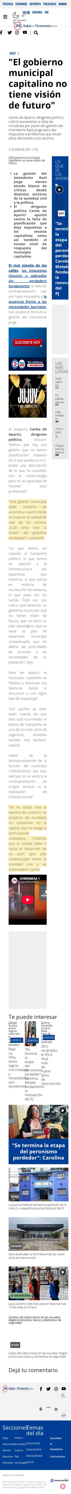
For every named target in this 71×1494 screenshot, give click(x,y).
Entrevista (32, 1040)
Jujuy (5, 1437)
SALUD (30, 1462)
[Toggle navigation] (5, 16)
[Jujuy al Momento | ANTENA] (48, 1409)
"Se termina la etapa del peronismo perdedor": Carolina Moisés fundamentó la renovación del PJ (34, 1074)
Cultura (18, 1450)
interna (15, 1196)
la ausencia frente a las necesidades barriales (28, 301)
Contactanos (57, 1456)
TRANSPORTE (34, 1449)
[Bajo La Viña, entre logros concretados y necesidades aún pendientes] (14, 1045)
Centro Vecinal (18, 1040)
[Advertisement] (35, 970)
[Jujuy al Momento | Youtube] (25, 32)
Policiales (49, 4)
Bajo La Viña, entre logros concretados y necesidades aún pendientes (18, 1068)
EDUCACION (33, 1443)
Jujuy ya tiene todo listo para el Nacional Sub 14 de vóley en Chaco (37, 1305)
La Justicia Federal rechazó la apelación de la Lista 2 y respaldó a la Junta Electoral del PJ (37, 1206)
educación (49, 1037)
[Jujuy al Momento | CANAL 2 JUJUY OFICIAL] (41, 1409)
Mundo (63, 4)
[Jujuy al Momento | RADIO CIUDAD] (64, 1415)
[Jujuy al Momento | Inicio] (67, 1427)
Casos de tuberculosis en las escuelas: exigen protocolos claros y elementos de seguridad (38, 1354)
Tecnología (20, 1462)
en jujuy (15, 1345)
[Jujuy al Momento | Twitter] (10, 32)
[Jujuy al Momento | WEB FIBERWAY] (56, 1409)
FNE (16, 1456)
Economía (21, 4)
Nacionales (9, 1444)
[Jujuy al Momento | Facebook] (2, 32)
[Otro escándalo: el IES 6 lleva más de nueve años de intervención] (46, 1042)
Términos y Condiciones (13, 1475)
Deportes (35, 4)
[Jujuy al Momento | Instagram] (17, 32)
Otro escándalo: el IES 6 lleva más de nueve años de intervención (37, 1256)
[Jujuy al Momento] (18, 1391)
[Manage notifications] (63, 1486)
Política (8, 4)
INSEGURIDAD (34, 1455)
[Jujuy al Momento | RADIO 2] (64, 1395)
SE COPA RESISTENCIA (21, 1295)
